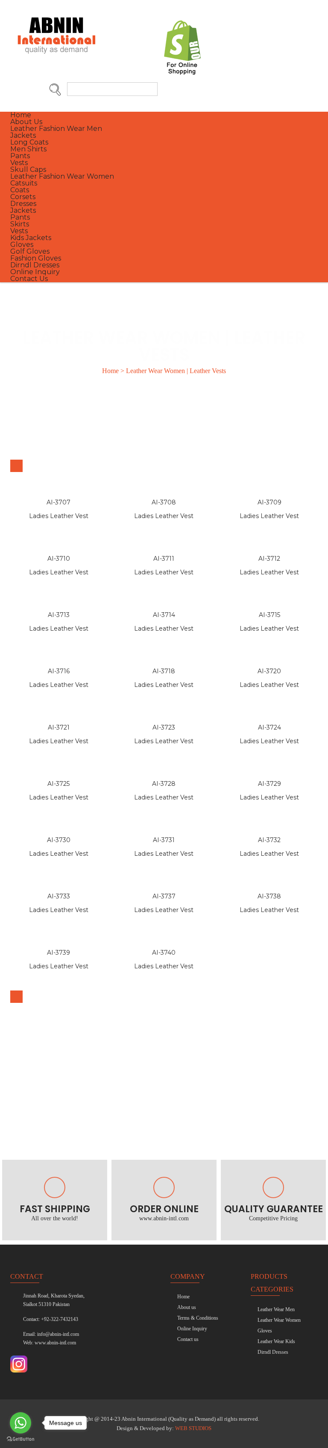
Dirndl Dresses (34, 265)
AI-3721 (59, 727)
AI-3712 (269, 558)
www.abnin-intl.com (55, 1343)
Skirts (19, 224)
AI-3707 (58, 502)
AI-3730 (58, 840)
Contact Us (29, 279)
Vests (19, 163)
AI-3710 (58, 558)
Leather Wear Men (276, 1309)
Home (20, 115)
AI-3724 (269, 727)
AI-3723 (163, 727)
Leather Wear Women (279, 1320)
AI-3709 (269, 502)
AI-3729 (269, 784)
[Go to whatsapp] (20, 1423)
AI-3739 (58, 952)
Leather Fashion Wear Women (62, 176)
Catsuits (23, 183)
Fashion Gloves (35, 258)
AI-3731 (164, 840)
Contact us (188, 1339)
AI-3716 (59, 671)
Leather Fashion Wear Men (56, 129)
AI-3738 (269, 896)
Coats (19, 190)
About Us (26, 122)
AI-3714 (164, 615)
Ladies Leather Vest (58, 516)
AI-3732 (269, 840)
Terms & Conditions (197, 1318)
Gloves (21, 244)
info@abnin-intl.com (58, 1334)
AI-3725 (58, 784)
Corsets (22, 197)
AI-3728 (164, 784)
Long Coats (29, 142)
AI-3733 (58, 896)
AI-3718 (163, 671)
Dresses (23, 204)
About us (186, 1307)
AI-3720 (269, 671)
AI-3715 (269, 615)
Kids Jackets (30, 238)
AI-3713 (59, 615)
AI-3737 (164, 896)
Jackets (23, 135)
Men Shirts (28, 149)
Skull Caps (28, 169)
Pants (20, 156)
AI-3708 (164, 502)
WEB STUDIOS (193, 1428)
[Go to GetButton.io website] (20, 1439)
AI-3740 (164, 952)
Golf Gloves (30, 251)
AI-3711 (163, 558)
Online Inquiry (35, 272)
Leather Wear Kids (276, 1341)
